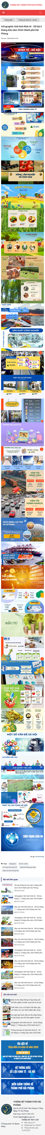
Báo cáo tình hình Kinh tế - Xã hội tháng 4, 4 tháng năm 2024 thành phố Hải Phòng (29, 963)
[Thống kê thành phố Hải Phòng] (5, 5)
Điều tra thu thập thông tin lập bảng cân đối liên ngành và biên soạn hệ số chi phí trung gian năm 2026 (26, 1001)
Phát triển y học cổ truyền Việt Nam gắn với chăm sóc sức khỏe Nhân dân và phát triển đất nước (26, 1008)
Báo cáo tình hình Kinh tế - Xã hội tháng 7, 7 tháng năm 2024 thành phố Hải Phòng (29, 909)
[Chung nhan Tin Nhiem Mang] (11, 1125)
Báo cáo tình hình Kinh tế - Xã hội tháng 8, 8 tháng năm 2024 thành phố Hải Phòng (29, 931)
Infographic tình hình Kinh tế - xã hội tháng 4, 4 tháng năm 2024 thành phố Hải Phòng (28, 974)
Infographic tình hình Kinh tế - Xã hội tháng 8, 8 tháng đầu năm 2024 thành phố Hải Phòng (28, 920)
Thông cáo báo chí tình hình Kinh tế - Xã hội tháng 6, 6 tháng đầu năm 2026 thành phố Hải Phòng (26, 1031)
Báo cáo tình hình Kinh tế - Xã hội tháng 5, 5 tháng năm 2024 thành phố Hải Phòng (29, 942)
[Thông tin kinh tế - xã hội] (22, 1070)
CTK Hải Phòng (39, 856)
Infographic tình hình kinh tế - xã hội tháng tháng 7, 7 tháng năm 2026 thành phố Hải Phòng (26, 1024)
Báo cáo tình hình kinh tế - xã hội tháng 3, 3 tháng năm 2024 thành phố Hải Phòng (28, 985)
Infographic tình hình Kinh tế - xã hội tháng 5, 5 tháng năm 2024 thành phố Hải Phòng (28, 952)
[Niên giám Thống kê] (22, 1087)
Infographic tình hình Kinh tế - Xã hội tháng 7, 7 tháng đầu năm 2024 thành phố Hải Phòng (28, 898)
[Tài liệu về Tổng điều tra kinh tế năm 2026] (22, 1051)
